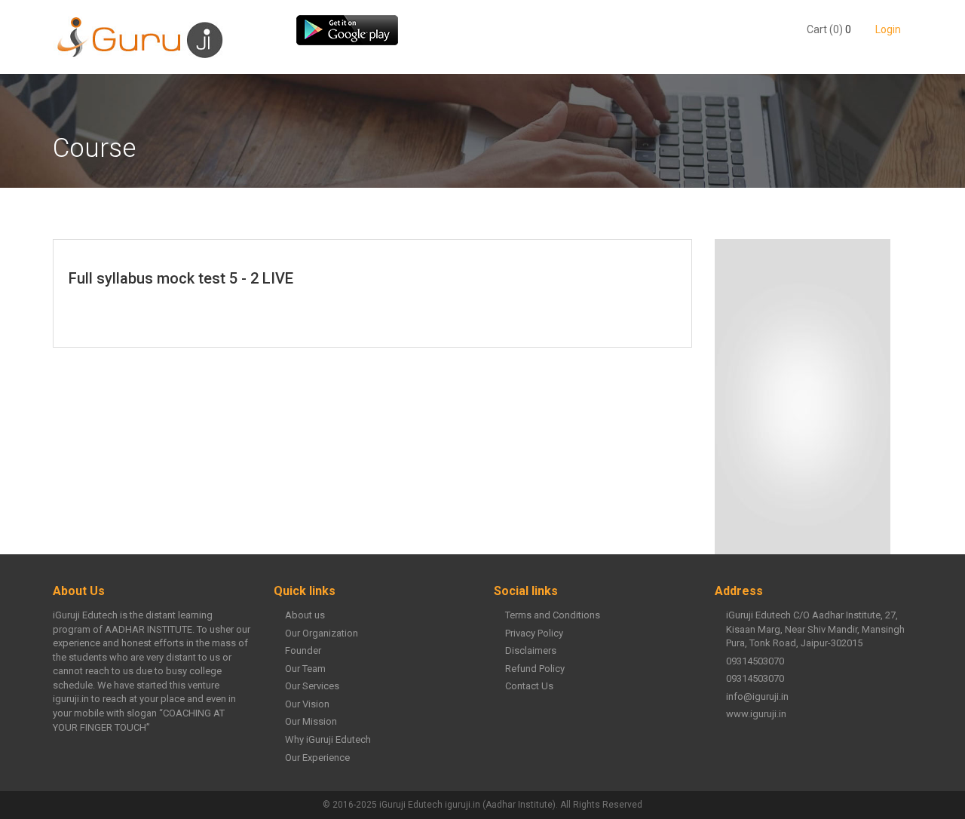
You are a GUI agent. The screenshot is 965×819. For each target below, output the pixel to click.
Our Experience (317, 757)
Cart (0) (825, 29)
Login (887, 29)
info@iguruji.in (757, 696)
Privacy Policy (534, 633)
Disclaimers (530, 650)
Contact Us (529, 686)
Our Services (312, 686)
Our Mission (311, 721)
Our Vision (307, 704)
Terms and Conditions (552, 615)
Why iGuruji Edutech (328, 739)
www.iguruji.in (756, 713)
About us (305, 615)
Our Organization (321, 633)
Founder (303, 650)
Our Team (305, 668)
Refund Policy (535, 668)
